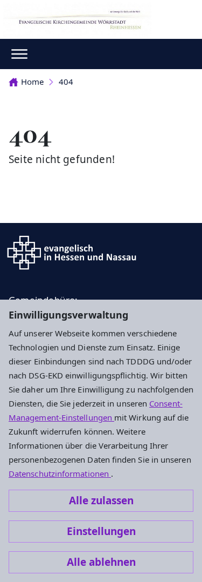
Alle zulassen (101, 500)
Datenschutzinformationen (60, 473)
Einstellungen (101, 531)
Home (32, 81)
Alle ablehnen (101, 562)
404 (66, 81)
